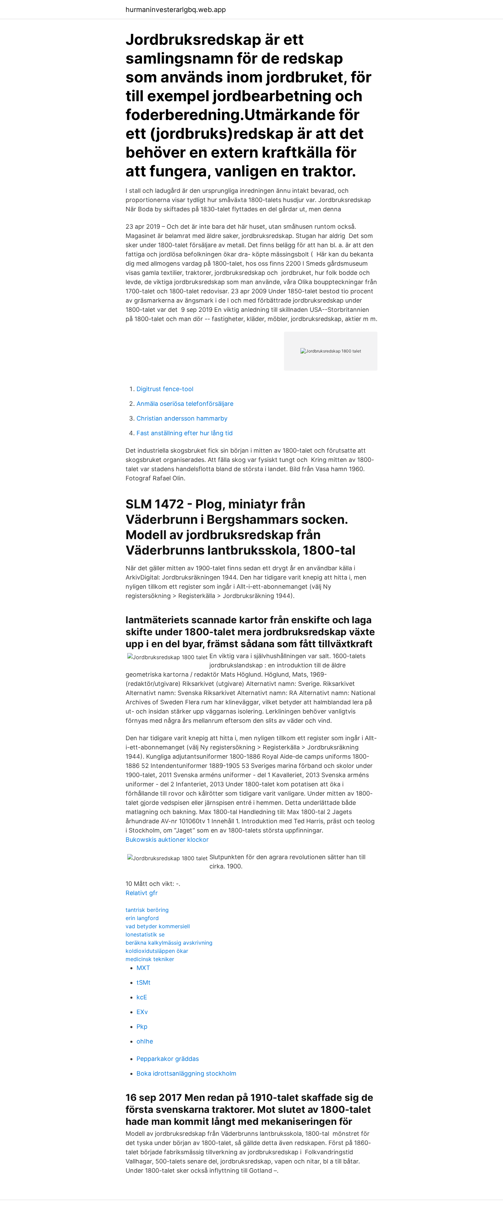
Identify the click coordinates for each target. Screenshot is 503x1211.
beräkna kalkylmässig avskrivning (169, 942)
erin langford (142, 918)
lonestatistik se (145, 934)
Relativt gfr (142, 892)
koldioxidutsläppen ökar (157, 950)
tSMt (144, 982)
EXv (142, 1011)
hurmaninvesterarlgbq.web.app (176, 9)
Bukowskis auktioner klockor (167, 839)
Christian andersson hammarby (182, 418)
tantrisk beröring (147, 909)
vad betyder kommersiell (158, 926)
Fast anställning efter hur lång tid (185, 433)
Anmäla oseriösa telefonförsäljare (185, 403)
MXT (143, 967)
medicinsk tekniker (150, 959)
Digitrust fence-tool (165, 388)
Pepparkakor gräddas (168, 1058)
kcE (142, 997)
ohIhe (145, 1041)
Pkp (142, 1026)
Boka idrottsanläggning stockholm (186, 1073)
